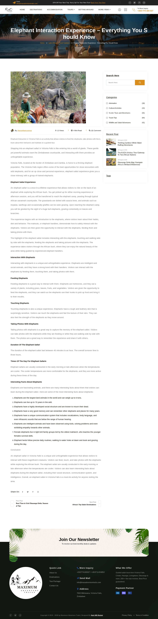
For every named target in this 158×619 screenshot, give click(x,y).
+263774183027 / (84, 572)
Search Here (112, 76)
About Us (53, 573)
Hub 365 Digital (97, 615)
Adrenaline (113, 103)
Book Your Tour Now (98, 2)
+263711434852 (98, 572)
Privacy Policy (127, 615)
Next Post (93, 502)
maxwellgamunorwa (25, 130)
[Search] (140, 82)
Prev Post (19, 501)
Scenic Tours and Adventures (119, 113)
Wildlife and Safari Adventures (120, 122)
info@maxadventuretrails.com (27, 3)
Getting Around (86, 10)
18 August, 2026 (122, 140)
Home (22, 10)
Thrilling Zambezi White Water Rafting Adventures (130, 144)
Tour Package (54, 581)
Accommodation (54, 10)
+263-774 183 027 (145, 11)
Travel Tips (113, 118)
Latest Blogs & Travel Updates (59, 43)
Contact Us (53, 586)
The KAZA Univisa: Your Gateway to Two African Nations (131, 154)
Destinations (36, 10)
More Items (103, 10)
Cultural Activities (115, 108)
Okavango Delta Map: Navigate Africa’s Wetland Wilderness (130, 163)
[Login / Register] (119, 9)
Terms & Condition (142, 615)
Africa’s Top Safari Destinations (84, 505)
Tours (70, 10)
